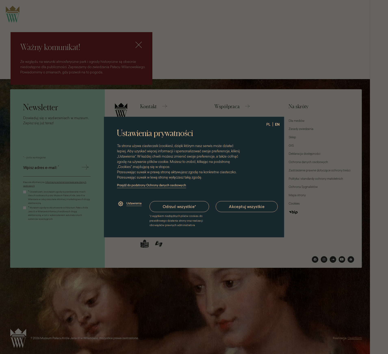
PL (268, 124)
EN (277, 124)
